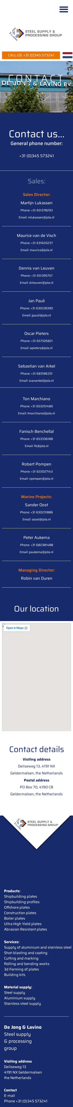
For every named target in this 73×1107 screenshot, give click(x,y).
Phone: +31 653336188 (36, 438)
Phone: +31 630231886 (36, 512)
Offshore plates (17, 907)
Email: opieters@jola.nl (36, 348)
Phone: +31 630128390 (36, 308)
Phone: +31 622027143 (36, 471)
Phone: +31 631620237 (36, 243)
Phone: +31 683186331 (36, 373)
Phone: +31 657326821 (36, 341)
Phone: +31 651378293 (36, 210)
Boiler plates (14, 918)
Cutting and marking (21, 958)
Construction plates (20, 913)
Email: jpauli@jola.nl (36, 315)
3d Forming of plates (21, 969)
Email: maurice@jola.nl (36, 250)
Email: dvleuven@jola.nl (36, 282)
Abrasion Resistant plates (25, 929)
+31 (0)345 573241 (36, 156)
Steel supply (14, 992)
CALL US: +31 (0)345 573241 (31, 55)
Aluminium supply (19, 998)
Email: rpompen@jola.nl (36, 478)
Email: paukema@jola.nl (36, 552)
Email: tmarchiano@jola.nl (36, 413)
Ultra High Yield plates (23, 924)
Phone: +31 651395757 (37, 275)
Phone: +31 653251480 (36, 406)
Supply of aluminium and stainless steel (38, 947)
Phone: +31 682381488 (36, 545)
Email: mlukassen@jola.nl (36, 217)
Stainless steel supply (22, 1003)
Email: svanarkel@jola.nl (36, 380)
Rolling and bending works (26, 964)
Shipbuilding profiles (22, 902)
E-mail (9, 1095)
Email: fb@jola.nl (36, 446)
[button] (64, 9)
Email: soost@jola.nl (37, 519)
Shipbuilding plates (20, 896)
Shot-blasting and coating (25, 953)
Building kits (14, 975)
